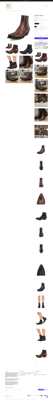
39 (43, 28)
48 (35, 28)
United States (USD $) (8, 396)
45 (40, 26)
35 (35, 26)
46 (43, 26)
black (41, 23)
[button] (44, 6)
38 (40, 28)
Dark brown (36, 23)
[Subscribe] (18, 390)
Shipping (35, 18)
